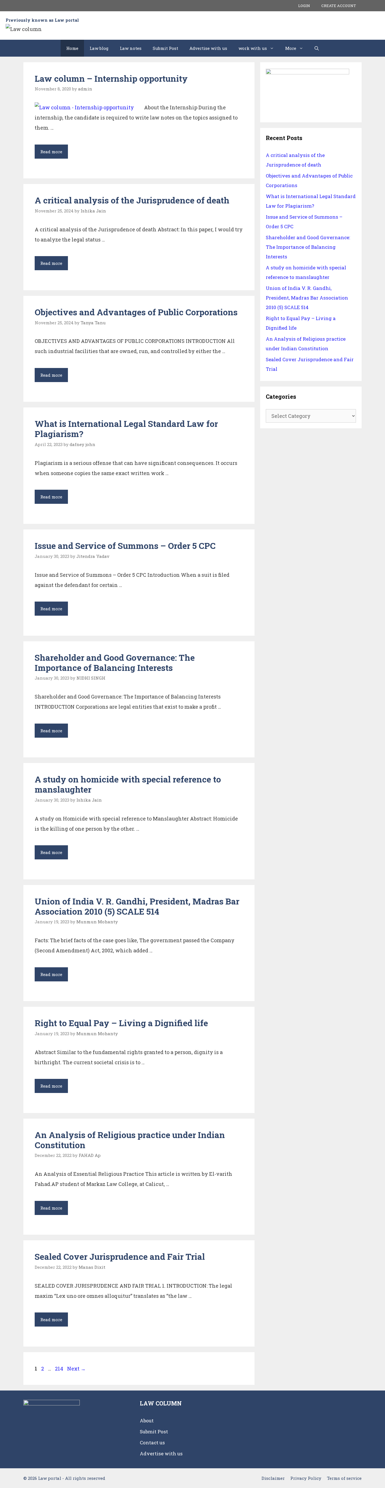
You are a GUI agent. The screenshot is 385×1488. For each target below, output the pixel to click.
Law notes (130, 48)
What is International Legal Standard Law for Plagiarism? (126, 428)
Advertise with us (208, 48)
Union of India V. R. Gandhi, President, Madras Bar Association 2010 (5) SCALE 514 (137, 906)
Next (76, 1368)
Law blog (99, 48)
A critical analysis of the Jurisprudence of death (132, 200)
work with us (252, 48)
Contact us (152, 1442)
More (290, 48)
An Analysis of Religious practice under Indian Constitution (130, 1139)
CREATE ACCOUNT (338, 5)
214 (60, 1368)
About (147, 1420)
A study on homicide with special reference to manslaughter (128, 784)
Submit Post (165, 48)
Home (72, 48)
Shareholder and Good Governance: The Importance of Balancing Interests (115, 662)
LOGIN (304, 5)
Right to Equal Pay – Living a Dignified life (121, 1022)
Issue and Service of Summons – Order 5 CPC (125, 545)
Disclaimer (273, 1478)
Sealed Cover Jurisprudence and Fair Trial (120, 1256)
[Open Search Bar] (316, 48)
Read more (54, 153)
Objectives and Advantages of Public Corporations (136, 312)
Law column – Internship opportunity (111, 78)
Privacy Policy (305, 1478)
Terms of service (344, 1478)
